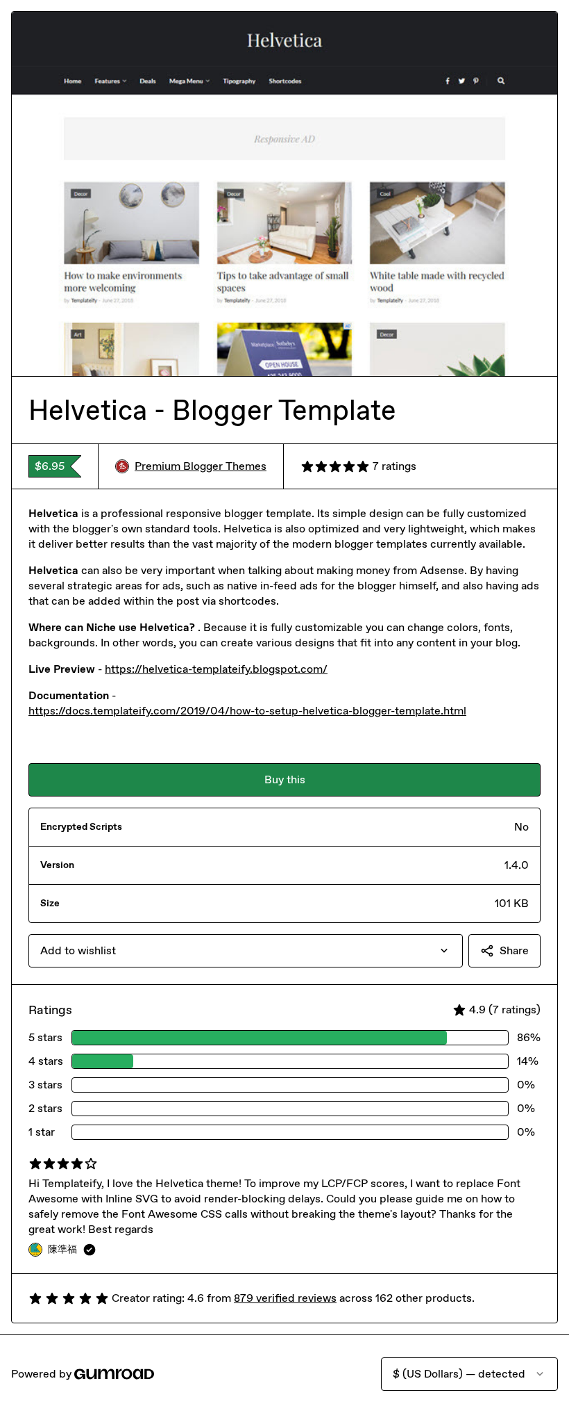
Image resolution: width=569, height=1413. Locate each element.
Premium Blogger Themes (200, 466)
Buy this (284, 779)
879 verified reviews (285, 1298)
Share (514, 950)
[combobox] (245, 950)
